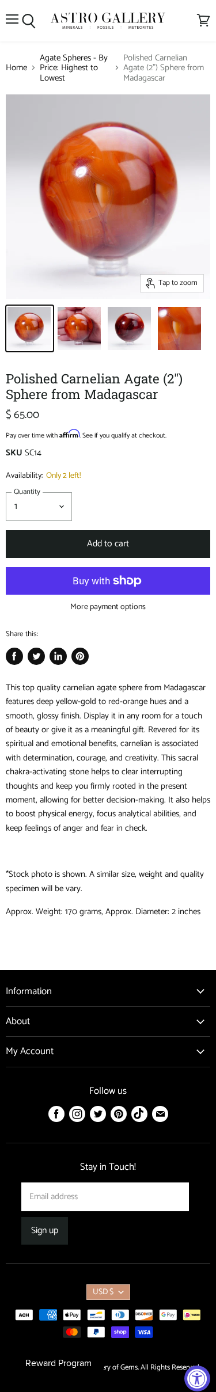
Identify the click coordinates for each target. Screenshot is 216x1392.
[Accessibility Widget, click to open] (197, 1378)
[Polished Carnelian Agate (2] (29, 328)
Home (16, 68)
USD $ (103, 1292)
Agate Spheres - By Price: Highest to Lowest (74, 68)
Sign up (44, 1230)
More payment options (108, 607)
